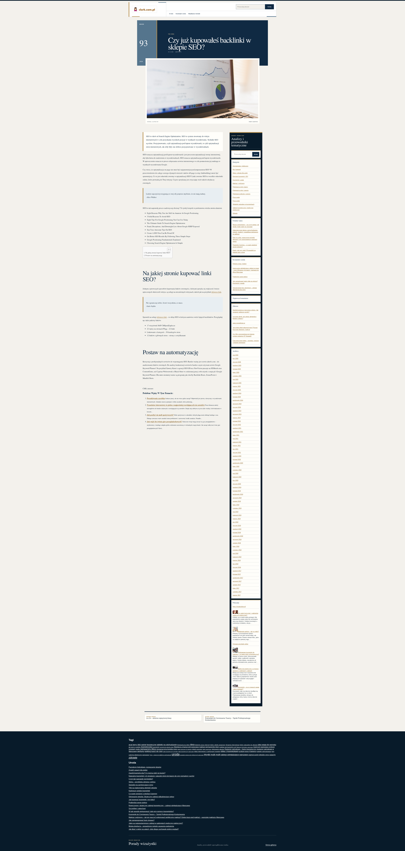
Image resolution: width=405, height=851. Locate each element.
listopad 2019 (237, 491)
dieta (192, 744)
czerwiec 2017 (237, 592)
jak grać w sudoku (135, 747)
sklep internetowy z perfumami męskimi (207, 751)
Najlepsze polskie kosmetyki (139, 791)
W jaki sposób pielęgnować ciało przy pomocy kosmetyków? (151, 811)
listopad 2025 (237, 369)
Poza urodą (171, 34)
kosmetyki (156, 747)
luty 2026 (235, 358)
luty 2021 (235, 449)
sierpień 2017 (237, 585)
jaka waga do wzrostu (267, 745)
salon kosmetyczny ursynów (170, 751)
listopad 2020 (237, 459)
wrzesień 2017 (237, 581)
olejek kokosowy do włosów (184, 749)
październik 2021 (238, 431)
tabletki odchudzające (264, 751)
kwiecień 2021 (237, 442)
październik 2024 (238, 400)
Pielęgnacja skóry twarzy (240, 187)
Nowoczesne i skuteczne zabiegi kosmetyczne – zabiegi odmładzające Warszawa (159, 805)
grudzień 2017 (237, 571)
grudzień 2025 (237, 365)
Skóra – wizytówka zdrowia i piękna (142, 782)
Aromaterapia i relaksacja (240, 166)
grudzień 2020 (237, 456)
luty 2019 (235, 522)
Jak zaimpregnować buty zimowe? (141, 820)
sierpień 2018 (237, 543)
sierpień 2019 (237, 501)
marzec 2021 (237, 445)
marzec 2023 (237, 418)
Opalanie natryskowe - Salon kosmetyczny (240, 749)
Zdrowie (235, 213)
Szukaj (269, 6)
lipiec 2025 (236, 372)
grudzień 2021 (237, 428)
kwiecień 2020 (237, 477)
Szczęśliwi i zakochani (137, 808)
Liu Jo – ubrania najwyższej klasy (158, 717)
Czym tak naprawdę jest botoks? (141, 779)
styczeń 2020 (237, 484)
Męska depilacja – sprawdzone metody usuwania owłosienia (151, 826)
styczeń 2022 (237, 425)
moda (138, 749)
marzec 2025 (237, 386)
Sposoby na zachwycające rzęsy (141, 785)
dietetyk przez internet (202, 745)
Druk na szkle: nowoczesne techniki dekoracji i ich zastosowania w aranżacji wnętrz (245, 239)
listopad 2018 (237, 532)
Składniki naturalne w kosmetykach (243, 204)
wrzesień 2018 (237, 539)
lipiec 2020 (236, 466)
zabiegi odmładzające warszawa (234, 755)
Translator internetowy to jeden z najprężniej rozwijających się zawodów (176, 405)
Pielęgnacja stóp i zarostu (240, 190)
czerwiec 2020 (237, 470)
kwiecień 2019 (237, 515)
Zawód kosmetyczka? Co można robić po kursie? (147, 773)
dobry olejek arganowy (217, 745)
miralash (132, 749)
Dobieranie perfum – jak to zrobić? (248, 631)
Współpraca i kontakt (194, 13)
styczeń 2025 (237, 390)
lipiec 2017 (236, 588)
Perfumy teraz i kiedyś (239, 264)
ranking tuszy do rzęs (154, 751)
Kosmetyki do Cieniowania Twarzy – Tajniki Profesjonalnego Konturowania (227, 718)
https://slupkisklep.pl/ (239, 606)
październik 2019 (238, 494)
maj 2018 (235, 553)
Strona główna (270, 845)
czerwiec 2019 (237, 508)
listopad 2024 (237, 397)
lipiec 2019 (236, 505)
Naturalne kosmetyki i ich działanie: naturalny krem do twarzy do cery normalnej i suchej (161, 776)
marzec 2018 (237, 560)
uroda (176, 754)
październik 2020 (238, 463)
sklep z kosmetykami (229, 751)
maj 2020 (235, 473)
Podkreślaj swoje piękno (240, 277)
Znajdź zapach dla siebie (138, 770)
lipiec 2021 (236, 435)
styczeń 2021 (237, 452)
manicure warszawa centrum (264, 747)
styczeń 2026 (237, 362)
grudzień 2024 (237, 393)
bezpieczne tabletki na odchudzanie (162, 745)
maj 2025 (235, 379)
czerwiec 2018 (237, 550)
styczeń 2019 (237, 525)
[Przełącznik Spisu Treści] (167, 249)
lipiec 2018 (236, 546)
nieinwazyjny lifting (148, 749)
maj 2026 (235, 355)
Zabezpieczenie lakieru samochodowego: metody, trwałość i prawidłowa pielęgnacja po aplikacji (245, 232)
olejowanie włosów (218, 749)
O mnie (171, 13)
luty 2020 (235, 480)
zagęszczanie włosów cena (258, 755)
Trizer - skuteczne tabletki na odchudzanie (160, 755)
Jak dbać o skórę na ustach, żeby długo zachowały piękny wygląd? (154, 829)
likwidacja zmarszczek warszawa (186, 747)
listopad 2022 (237, 421)
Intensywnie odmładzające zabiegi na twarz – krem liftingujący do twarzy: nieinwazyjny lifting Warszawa (246, 270)
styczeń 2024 (237, 407)
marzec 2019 (237, 519)
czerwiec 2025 (237, 376)
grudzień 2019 (237, 487)
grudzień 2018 (237, 529)
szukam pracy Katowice (247, 751)
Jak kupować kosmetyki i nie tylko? (142, 800)
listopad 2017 (237, 574)
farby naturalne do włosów (248, 745)
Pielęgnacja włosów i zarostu (241, 194)
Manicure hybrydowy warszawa (244, 747)
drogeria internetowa (233, 745)
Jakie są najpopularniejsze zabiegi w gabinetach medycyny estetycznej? (156, 823)
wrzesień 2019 (237, 498)
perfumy (140, 751)
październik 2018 (238, 536)
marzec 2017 (237, 595)
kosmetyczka (146, 747)
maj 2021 (235, 438)
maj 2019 (235, 512)
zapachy (272, 755)
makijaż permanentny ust (227, 747)
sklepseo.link (216, 292)
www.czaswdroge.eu (239, 323)
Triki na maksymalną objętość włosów (143, 788)
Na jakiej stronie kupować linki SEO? (157, 253)
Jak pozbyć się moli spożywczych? (160, 415)
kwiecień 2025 (237, 383)
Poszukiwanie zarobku (156, 398)
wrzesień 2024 (237, 404)
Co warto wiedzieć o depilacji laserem (143, 794)
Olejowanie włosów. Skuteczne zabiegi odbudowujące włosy (151, 797)
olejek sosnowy (197, 749)
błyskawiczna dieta (183, 745)
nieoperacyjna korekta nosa (166, 749)
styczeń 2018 (237, 567)
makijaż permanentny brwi (209, 747)
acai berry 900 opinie (137, 745)
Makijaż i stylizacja (238, 183)
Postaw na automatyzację (153, 255)
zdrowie (133, 757)
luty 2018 (235, 564)
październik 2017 (238, 578)
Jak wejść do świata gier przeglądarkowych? (164, 421)
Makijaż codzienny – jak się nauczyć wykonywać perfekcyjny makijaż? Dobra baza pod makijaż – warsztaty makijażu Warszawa (176, 817)
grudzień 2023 (237, 411)
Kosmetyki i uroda (181, 13)
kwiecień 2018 (237, 557)
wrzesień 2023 (237, 414)
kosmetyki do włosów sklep (167, 747)
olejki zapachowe (207, 749)
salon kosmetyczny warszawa (186, 751)
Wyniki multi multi (212, 754)
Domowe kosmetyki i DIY (240, 176)
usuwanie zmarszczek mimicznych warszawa (192, 755)
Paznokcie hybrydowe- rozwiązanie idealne (145, 767)
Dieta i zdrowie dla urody (240, 173)
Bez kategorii (237, 169)
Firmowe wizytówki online (240, 644)
